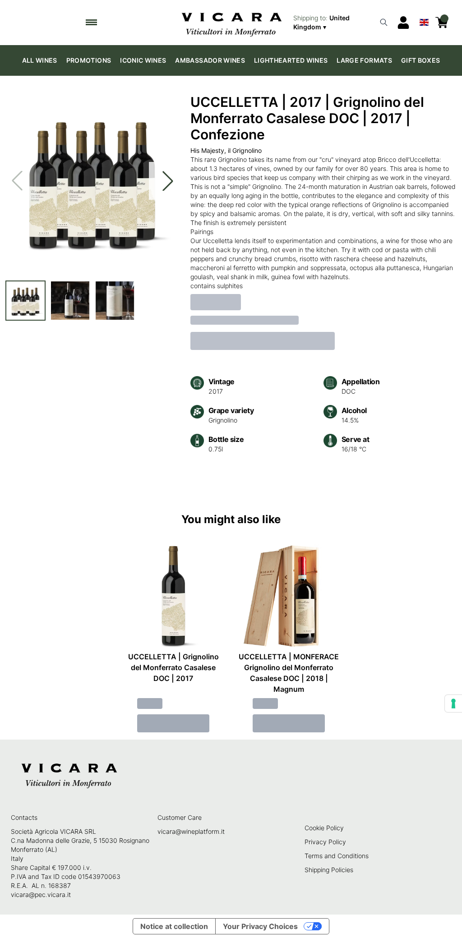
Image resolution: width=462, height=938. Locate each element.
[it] (424, 20)
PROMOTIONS (88, 60)
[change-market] (333, 23)
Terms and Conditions (337, 856)
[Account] (403, 22)
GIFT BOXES (420, 60)
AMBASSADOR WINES (210, 60)
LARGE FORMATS (364, 60)
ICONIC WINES (143, 60)
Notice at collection (174, 926)
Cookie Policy (324, 828)
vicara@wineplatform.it (191, 831)
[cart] (441, 22)
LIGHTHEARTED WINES (291, 60)
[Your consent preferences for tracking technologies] (453, 703)
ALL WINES (39, 60)
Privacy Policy (325, 842)
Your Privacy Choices (260, 926)
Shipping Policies (329, 870)
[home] (231, 22)
